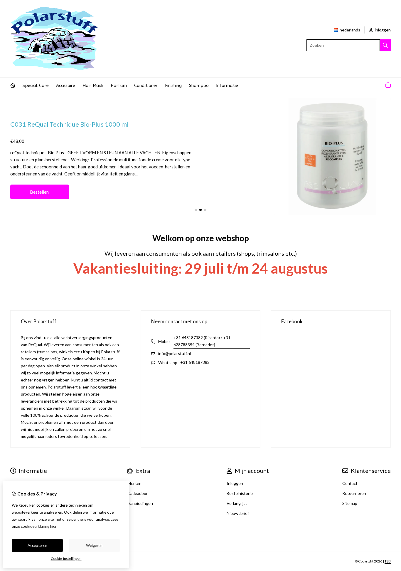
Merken (134, 483)
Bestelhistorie (240, 493)
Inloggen (235, 483)
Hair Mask (92, 85)
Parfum (119, 85)
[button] (196, 210)
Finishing (173, 85)
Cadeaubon (138, 493)
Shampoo (199, 85)
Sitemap (349, 503)
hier (53, 526)
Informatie (227, 85)
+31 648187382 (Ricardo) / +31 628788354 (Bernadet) (201, 341)
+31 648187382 (195, 362)
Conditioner (146, 85)
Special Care (36, 85)
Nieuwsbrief (238, 513)
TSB (388, 561)
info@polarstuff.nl (174, 353)
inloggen (382, 29)
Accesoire (65, 85)
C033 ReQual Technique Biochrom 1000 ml (139, 121)
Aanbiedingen (140, 503)
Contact (350, 483)
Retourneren (354, 493)
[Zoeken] (385, 45)
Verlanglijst (237, 503)
